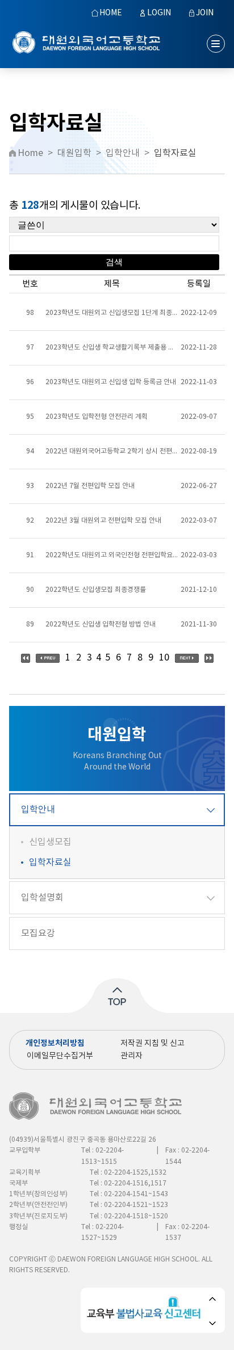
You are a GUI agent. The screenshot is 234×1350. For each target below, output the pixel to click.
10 (164, 658)
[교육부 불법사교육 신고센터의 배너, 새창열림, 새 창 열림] (146, 1310)
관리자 (131, 1056)
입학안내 (38, 810)
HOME (110, 13)
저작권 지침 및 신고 (152, 1043)
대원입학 (74, 153)
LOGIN (159, 13)
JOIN (205, 13)
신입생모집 (50, 842)
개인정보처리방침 (55, 1043)
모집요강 (38, 933)
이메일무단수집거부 (60, 1056)
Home (30, 153)
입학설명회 (42, 898)
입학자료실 (50, 862)
